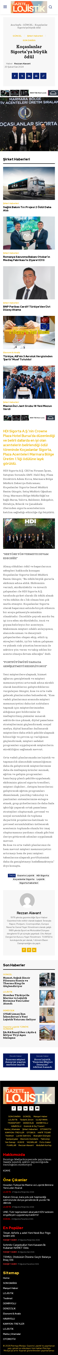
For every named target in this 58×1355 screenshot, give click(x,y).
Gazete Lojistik (25, 875)
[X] (22, 76)
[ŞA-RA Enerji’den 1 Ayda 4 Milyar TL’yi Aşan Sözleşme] (47, 1032)
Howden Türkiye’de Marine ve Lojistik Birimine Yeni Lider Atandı (16, 999)
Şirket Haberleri (35, 36)
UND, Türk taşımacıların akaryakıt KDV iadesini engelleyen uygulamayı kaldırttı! (28, 1213)
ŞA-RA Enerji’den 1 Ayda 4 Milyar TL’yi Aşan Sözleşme (19, 1034)
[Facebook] (15, 76)
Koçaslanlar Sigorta (23, 879)
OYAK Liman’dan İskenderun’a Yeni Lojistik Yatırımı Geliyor (19, 1016)
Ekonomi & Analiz (11, 353)
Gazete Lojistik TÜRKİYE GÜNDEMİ (15, 1028)
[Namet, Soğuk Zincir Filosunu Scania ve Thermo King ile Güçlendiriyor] (47, 980)
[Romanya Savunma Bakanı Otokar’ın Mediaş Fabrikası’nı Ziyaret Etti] (29, 233)
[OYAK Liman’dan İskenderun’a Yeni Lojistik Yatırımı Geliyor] (47, 1015)
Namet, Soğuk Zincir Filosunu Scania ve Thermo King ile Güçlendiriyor (16, 982)
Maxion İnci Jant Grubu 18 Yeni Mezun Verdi (27, 407)
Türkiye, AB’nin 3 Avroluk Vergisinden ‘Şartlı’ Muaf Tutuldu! (27, 358)
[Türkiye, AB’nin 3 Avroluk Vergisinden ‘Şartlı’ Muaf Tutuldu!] (29, 332)
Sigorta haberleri (28, 883)
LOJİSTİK (7, 992)
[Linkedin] (29, 76)
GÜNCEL (28, 24)
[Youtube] (37, 1108)
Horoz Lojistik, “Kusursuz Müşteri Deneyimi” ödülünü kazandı (42, 1063)
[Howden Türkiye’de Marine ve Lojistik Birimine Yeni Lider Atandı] (47, 998)
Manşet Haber (10, 1240)
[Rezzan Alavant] (29, 900)
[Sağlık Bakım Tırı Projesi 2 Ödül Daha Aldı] (29, 183)
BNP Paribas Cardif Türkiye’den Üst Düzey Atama (26, 308)
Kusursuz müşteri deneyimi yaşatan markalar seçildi (15, 1062)
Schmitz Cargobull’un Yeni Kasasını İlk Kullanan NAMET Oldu (24, 1246)
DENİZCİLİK (8, 1011)
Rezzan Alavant (22, 63)
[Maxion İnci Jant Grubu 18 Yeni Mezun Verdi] (29, 382)
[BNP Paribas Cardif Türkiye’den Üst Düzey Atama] (29, 282)
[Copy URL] (43, 76)
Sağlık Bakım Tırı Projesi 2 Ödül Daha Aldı (27, 208)
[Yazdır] (36, 76)
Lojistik (41, 879)
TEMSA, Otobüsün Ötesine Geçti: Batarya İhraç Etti (27, 1258)
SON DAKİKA (29, 40)
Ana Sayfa (16, 24)
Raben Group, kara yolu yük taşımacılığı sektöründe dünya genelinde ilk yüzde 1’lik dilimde (26, 1199)
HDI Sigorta (43, 875)
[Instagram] (29, 950)
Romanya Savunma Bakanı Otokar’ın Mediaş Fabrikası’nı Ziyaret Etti (26, 258)
